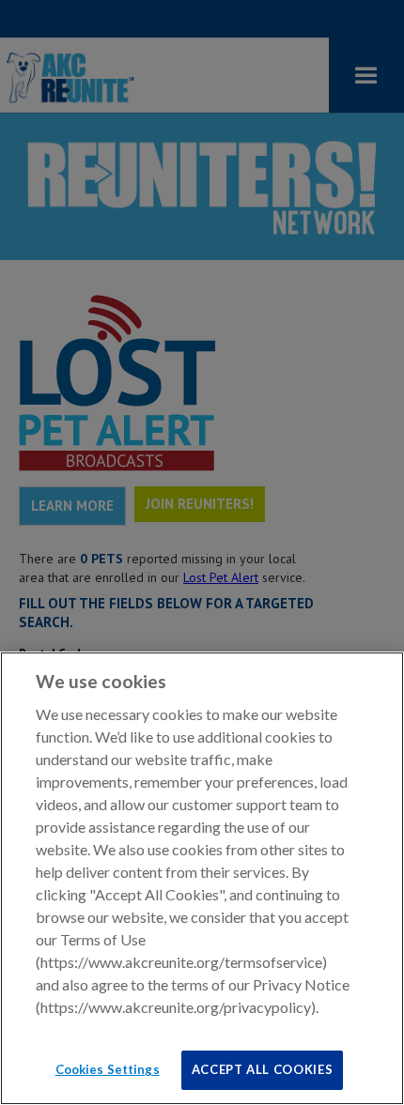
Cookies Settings (107, 1069)
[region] (202, 878)
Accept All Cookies (263, 1069)
